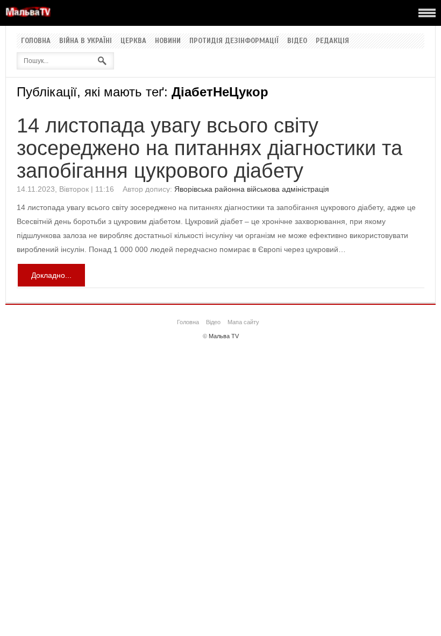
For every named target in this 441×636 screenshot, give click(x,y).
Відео (297, 41)
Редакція (332, 41)
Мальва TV (224, 336)
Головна (36, 41)
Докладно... (51, 275)
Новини (168, 41)
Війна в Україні (85, 41)
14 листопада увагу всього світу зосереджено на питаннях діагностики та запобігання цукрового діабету (209, 148)
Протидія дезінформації (234, 41)
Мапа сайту (243, 322)
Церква (133, 41)
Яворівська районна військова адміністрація (251, 189)
